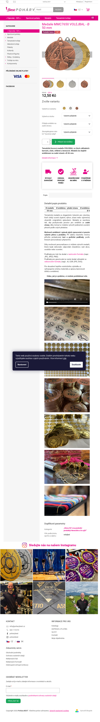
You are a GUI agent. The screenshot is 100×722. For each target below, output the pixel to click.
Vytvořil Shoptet (86, 711)
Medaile (10, 37)
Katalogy (46, 2)
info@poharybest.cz (17, 626)
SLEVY (54, 632)
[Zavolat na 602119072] (9, 2)
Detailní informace (49, 158)
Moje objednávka (58, 638)
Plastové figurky (13, 54)
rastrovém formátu (76, 254)
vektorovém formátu (52, 262)
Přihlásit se (13, 701)
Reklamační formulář (14, 662)
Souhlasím (76, 364)
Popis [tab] (45, 195)
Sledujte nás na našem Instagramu (52, 545)
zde (64, 358)
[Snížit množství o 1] (50, 143)
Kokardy (10, 51)
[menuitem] (13, 18)
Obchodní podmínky (13, 653)
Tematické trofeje (13, 41)
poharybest (14, 633)
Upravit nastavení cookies (59, 711)
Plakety (10, 47)
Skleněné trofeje (13, 44)
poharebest (14, 637)
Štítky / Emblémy (13, 57)
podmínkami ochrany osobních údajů (42, 696)
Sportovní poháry (13, 34)
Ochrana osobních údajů (15, 656)
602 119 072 (14, 630)
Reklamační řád (12, 659)
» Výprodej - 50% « (14, 31)
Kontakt (55, 635)
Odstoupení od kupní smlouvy (17, 665)
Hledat (58, 10)
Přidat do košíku (65, 142)
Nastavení (22, 364)
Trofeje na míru (12, 60)
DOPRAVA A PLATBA (59, 629)
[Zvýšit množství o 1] (50, 140)
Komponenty (12, 64)
